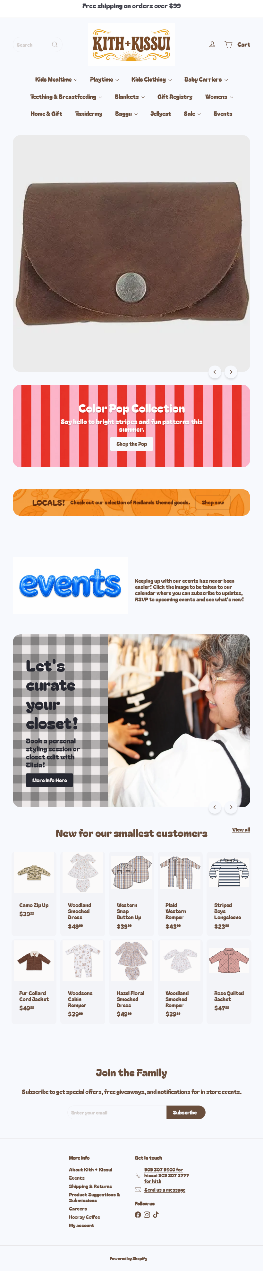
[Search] (55, 44)
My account (81, 1225)
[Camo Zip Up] (34, 888)
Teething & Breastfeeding (63, 96)
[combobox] (38, 44)
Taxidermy (88, 113)
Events (223, 113)
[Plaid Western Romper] (180, 894)
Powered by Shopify (128, 1258)
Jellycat (160, 113)
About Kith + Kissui (90, 1169)
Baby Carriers (203, 79)
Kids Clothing (149, 79)
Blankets (127, 96)
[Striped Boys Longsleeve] (229, 894)
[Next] (231, 372)
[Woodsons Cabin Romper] (83, 981)
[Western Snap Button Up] (131, 894)
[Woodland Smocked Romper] (180, 981)
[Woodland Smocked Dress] (83, 894)
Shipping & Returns (90, 1186)
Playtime (102, 79)
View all (241, 829)
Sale (190, 113)
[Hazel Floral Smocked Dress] (131, 981)
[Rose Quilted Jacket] (229, 978)
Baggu (124, 113)
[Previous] (214, 372)
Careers (78, 1208)
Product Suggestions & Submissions (94, 1197)
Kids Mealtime (53, 79)
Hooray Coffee (84, 1216)
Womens (216, 96)
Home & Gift (46, 113)
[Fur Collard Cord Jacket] (34, 978)
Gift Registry (174, 96)
